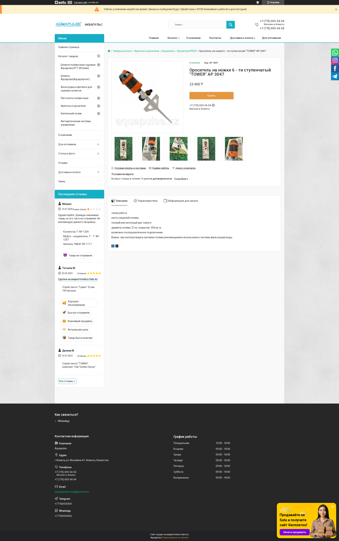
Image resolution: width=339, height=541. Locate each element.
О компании (193, 38)
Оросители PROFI (187, 51)
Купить (211, 95)
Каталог (172, 38)
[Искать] (230, 25)
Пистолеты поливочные (74, 98)
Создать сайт (80, 2)
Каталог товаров (68, 56)
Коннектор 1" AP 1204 (76, 231)
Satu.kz (185, 534)
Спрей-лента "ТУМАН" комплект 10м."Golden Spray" (79, 365)
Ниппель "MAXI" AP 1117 (77, 244)
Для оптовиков (271, 38)
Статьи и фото (66, 153)
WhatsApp (64, 421)
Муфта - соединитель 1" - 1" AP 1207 (81, 238)
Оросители (168, 51)
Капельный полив (71, 113)
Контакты (215, 38)
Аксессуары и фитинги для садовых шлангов (76, 89)
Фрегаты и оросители (146, 51)
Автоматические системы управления (76, 123)
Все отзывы (66, 381)
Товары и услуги (122, 51)
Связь (61, 181)
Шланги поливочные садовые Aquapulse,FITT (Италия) (78, 66)
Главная (154, 38)
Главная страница (68, 47)
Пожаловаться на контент (175, 537)
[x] (116, 246)
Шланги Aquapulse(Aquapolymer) (75, 77)
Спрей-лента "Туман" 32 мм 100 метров (78, 289)
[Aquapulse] (68, 25)
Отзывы (62, 162)
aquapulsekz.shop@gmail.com (72, 491)
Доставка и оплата (241, 38)
